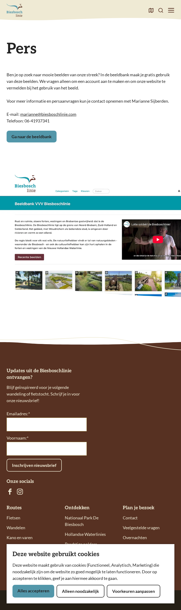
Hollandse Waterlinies (85, 534)
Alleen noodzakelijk (80, 591)
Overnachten (135, 537)
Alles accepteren (33, 590)
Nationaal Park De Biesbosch (82, 521)
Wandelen (16, 527)
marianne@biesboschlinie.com (48, 114)
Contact (130, 517)
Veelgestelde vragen (141, 527)
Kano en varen (20, 537)
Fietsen (13, 517)
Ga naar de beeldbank (32, 136)
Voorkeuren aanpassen (133, 591)
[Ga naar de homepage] (14, 10)
